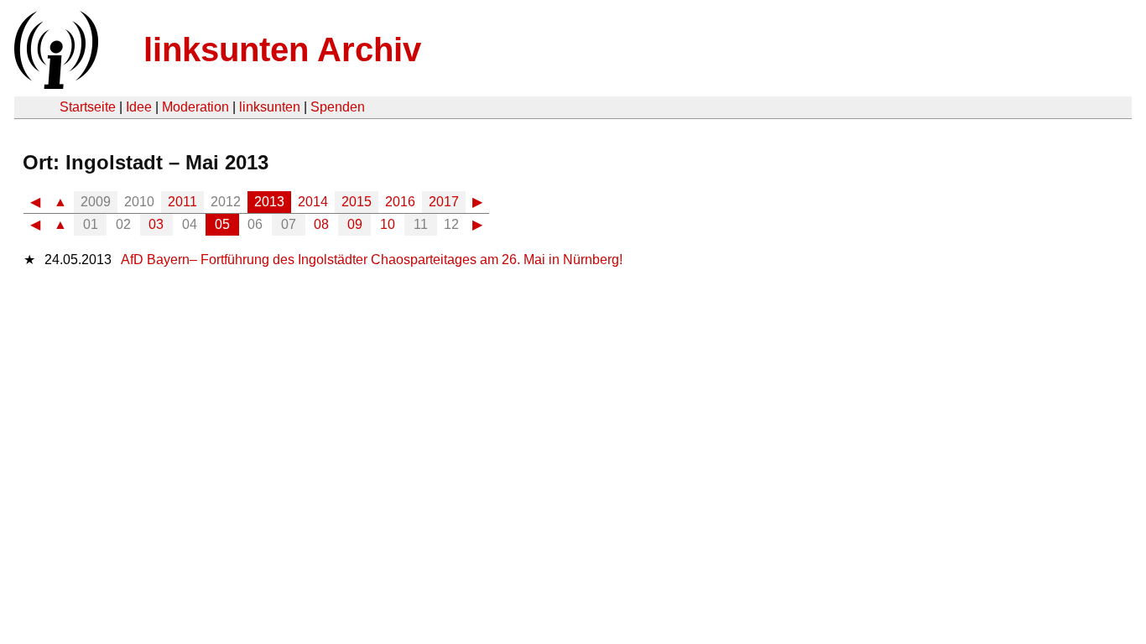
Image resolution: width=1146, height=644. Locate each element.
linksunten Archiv (282, 49)
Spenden (337, 107)
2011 (182, 202)
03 (156, 224)
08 (321, 224)
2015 (356, 202)
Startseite (88, 107)
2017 (444, 202)
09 (354, 224)
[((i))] (54, 84)
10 (387, 224)
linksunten (269, 107)
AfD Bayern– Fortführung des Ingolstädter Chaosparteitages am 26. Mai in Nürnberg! (371, 259)
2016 (400, 202)
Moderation (195, 107)
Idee (139, 107)
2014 (313, 202)
